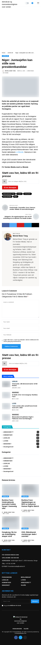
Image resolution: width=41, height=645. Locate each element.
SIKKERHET (21, 444)
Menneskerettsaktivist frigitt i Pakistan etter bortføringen (22, 417)
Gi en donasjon (10, 187)
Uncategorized (21, 447)
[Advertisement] (20, 27)
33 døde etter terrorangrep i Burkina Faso (24, 395)
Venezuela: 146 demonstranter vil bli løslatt (24, 384)
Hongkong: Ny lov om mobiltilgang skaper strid (9, 534)
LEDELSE (10, 52)
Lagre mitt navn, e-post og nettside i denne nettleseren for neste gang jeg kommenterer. (21, 340)
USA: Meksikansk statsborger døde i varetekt (29, 534)
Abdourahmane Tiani (8, 193)
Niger (15, 196)
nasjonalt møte (7, 196)
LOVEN (21, 441)
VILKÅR (23, 585)
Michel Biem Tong (10, 70)
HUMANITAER (21, 435)
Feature (19, 193)
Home (3, 52)
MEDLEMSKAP (26, 577)
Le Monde (19, 152)
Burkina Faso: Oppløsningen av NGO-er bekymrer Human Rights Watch (30, 503)
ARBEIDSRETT (21, 432)
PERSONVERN (7, 577)
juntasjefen (27, 193)
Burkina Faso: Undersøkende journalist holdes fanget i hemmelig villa (9, 504)
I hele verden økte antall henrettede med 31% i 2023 (24, 406)
